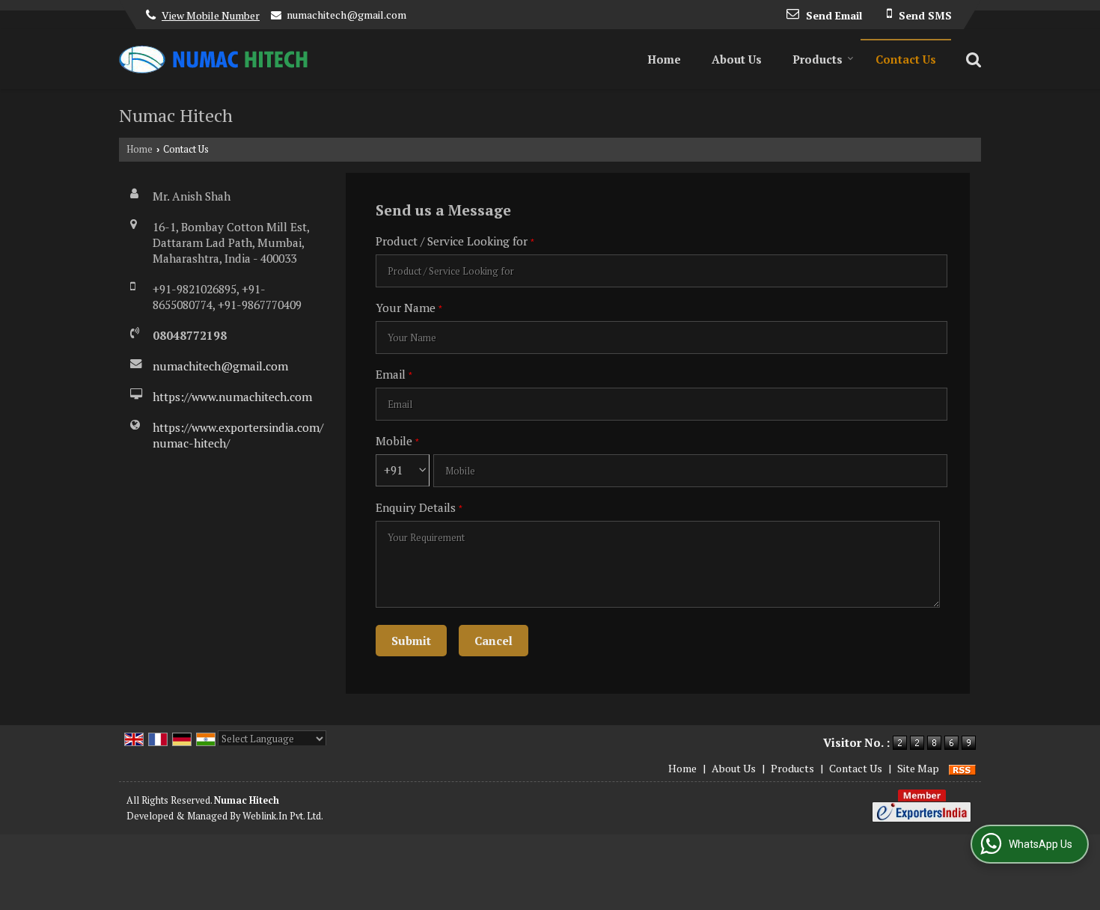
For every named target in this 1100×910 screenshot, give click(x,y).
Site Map (918, 768)
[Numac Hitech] (213, 59)
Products (817, 59)
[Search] (971, 58)
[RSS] (962, 768)
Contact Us (906, 59)
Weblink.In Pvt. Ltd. (282, 816)
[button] (211, 15)
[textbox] (661, 270)
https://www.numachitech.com (232, 396)
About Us (737, 59)
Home (664, 59)
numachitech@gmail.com (346, 14)
